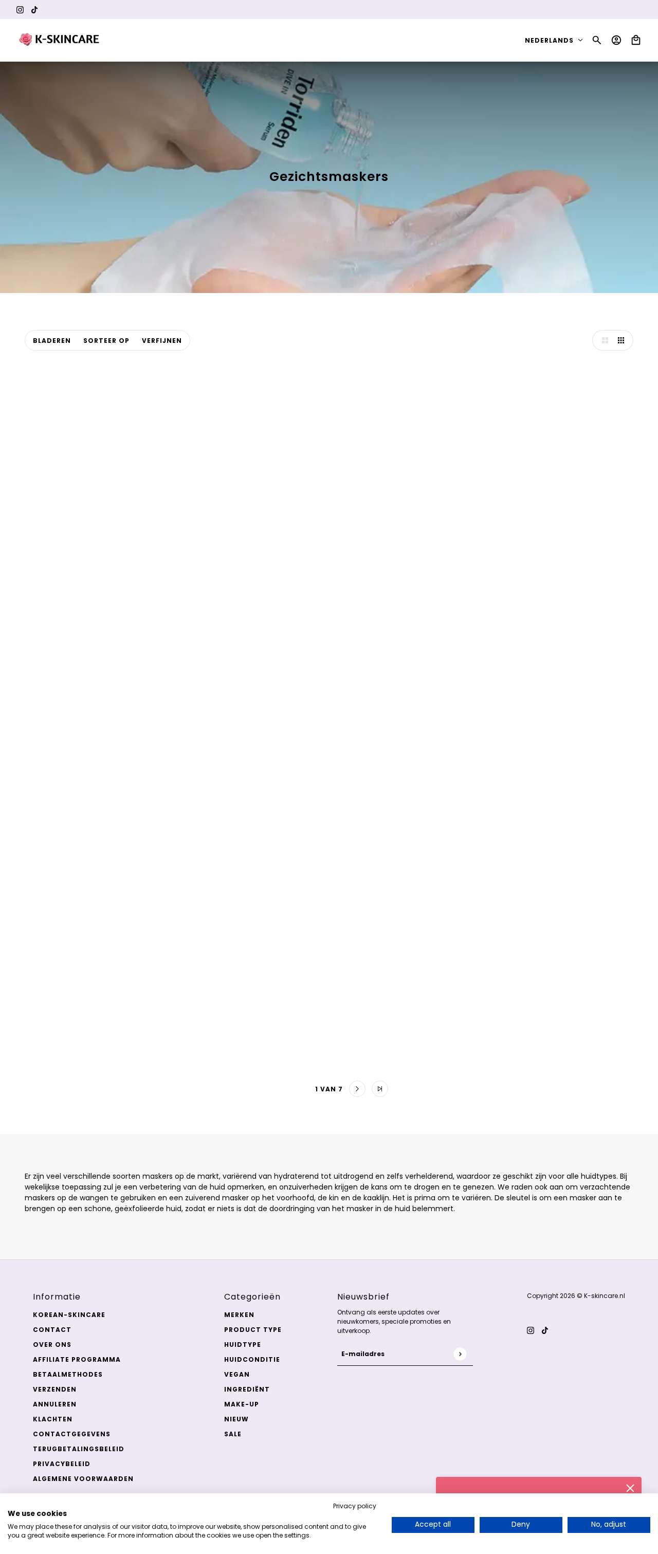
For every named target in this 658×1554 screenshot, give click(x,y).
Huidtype (242, 1344)
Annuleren (55, 1404)
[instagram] (20, 9)
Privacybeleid (61, 1463)
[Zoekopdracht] (596, 40)
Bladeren (52, 340)
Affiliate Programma (77, 1359)
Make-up (241, 1404)
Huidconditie (252, 1359)
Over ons (52, 1344)
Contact (52, 1329)
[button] (602, 340)
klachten (52, 1419)
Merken (239, 1314)
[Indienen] (460, 1354)
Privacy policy (354, 1506)
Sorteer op (106, 340)
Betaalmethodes (68, 1374)
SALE (233, 1434)
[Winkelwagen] (636, 40)
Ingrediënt (247, 1389)
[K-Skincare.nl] (59, 40)
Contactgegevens (72, 1434)
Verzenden (55, 1389)
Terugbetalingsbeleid (78, 1449)
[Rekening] (616, 40)
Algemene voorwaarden (83, 1478)
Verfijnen (162, 340)
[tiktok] (34, 9)
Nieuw (236, 1419)
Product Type (253, 1329)
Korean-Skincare (69, 1314)
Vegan (237, 1374)
